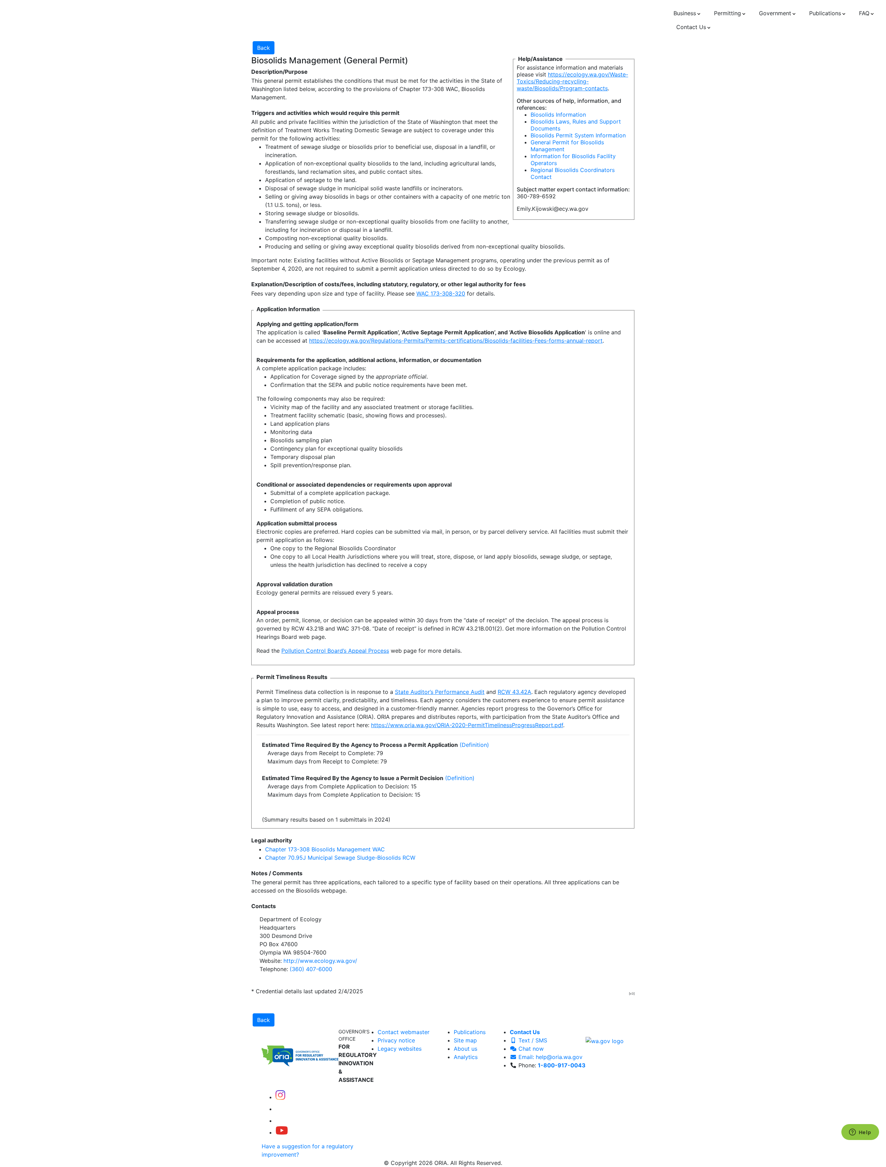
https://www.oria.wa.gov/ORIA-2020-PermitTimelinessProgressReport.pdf (467, 725)
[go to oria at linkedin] (280, 1120)
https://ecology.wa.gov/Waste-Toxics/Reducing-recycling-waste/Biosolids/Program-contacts (572, 81)
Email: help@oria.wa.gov (549, 1056)
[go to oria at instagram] (280, 1097)
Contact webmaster (404, 1032)
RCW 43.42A (514, 691)
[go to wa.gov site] (605, 1040)
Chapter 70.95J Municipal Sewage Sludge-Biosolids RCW (340, 857)
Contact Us (525, 1032)
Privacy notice (396, 1040)
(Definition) (474, 744)
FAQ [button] (864, 13)
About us (465, 1048)
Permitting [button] (727, 13)
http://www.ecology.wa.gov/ (320, 960)
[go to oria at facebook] (281, 1108)
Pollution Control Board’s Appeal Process (335, 650)
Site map (465, 1040)
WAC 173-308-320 (440, 293)
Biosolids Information (558, 114)
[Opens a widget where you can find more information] (860, 1132)
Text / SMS (532, 1040)
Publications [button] (825, 13)
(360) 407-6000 (311, 969)
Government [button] (775, 13)
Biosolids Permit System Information (578, 135)
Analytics (466, 1056)
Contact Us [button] (691, 27)
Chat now (530, 1048)
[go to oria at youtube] (281, 1132)
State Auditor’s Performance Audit (440, 691)
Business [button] (684, 13)
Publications (470, 1032)
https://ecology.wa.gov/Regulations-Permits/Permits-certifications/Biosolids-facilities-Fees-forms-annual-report (456, 340)
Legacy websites (400, 1048)
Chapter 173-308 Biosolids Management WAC (325, 849)
